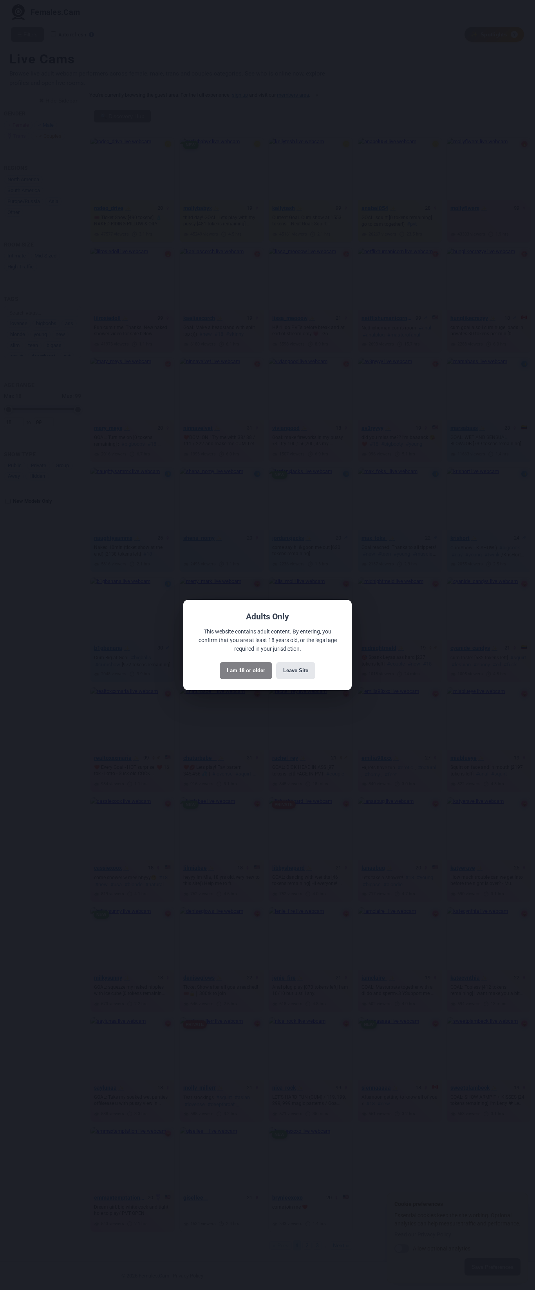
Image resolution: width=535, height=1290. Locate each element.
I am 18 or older (246, 670)
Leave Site (295, 670)
